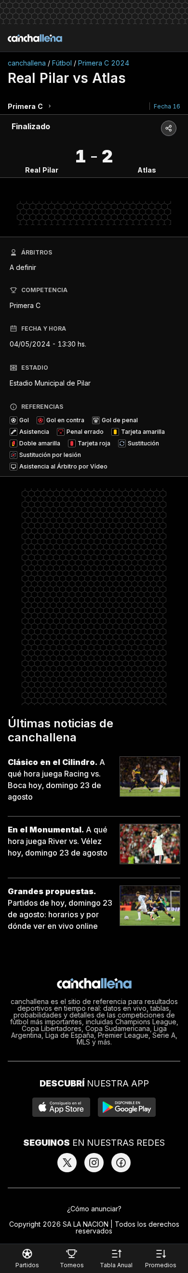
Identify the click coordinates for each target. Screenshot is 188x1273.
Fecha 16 (167, 106)
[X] (67, 1162)
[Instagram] (94, 1162)
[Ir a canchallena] (35, 38)
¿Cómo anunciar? (94, 1209)
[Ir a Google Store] (127, 1107)
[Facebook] (121, 1162)
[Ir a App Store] (61, 1107)
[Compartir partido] (168, 128)
